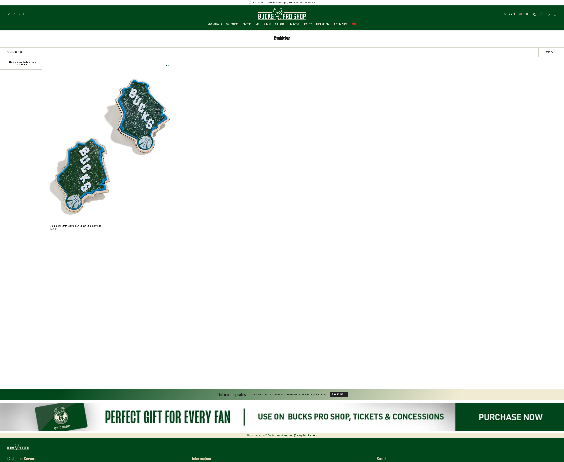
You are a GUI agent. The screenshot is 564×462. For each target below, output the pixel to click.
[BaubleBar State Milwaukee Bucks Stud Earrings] (109, 142)
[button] (232, 24)
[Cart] (555, 14)
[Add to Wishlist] (167, 65)
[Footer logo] (18, 447)
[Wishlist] (548, 14)
